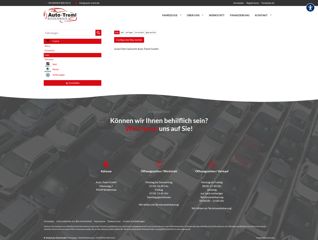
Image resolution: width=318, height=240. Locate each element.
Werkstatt (217, 15)
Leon (47, 55)
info (117, 32)
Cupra (55, 41)
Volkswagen (58, 74)
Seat (54, 64)
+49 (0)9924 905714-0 (59, 2)
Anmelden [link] (74, 82)
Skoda (55, 69)
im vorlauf (139, 32)
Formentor (50, 50)
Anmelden (238, 2)
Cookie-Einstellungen (134, 221)
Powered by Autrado (265, 238)
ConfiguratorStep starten (129, 39)
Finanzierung (240, 15)
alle (122, 32)
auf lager (129, 32)
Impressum (100, 221)
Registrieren (252, 2)
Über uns (193, 15)
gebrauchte (151, 32)
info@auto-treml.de (89, 2)
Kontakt (261, 15)
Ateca (47, 46)
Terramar (49, 59)
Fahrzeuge (170, 15)
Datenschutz (114, 221)
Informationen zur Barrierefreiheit (74, 221)
